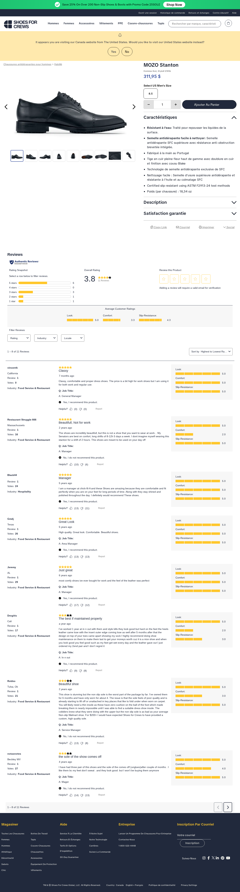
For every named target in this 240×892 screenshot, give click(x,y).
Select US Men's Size (157, 85)
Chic (3, 870)
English (129, 885)
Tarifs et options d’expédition (68, 848)
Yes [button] (113, 52)
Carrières (93, 845)
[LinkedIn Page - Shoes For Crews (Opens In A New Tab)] (218, 858)
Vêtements (106, 23)
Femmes (69, 23)
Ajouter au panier (207, 105)
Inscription (192, 843)
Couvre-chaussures (140, 23)
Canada (120, 885)
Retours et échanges (199, 12)
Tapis (161, 23)
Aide (234, 12)
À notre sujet (96, 833)
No (127, 52)
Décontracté (7, 858)
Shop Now (174, 5)
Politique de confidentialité (162, 885)
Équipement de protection (44, 864)
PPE (120, 23)
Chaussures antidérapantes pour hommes (27, 64)
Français (139, 885)
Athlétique (6, 851)
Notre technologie (98, 839)
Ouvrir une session (147, 12)
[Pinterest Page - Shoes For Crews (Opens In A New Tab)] (223, 858)
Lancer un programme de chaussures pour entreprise (145, 833)
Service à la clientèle (71, 833)
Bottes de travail (39, 833)
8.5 (151, 93)
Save (232, 237)
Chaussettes (37, 851)
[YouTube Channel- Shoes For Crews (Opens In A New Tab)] (228, 858)
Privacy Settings (189, 885)
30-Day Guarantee (69, 857)
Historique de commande (172, 12)
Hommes (53, 23)
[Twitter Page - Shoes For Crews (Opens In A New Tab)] (214, 858)
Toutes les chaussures (12, 833)
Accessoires (86, 23)
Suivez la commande (100, 851)
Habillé (58, 64)
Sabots (4, 864)
